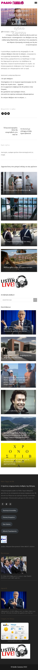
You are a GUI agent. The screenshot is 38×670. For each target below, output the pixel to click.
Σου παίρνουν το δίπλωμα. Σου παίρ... (17, 241)
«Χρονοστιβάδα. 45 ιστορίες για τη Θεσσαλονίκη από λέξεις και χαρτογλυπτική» (16, 461)
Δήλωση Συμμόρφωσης (10, 531)
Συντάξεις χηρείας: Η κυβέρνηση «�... (18, 190)
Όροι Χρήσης (7, 524)
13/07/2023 (6, 582)
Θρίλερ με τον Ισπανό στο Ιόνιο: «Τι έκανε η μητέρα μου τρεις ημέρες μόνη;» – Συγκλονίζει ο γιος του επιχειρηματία (17, 380)
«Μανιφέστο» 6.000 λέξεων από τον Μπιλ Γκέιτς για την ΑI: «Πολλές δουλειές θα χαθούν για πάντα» (17, 329)
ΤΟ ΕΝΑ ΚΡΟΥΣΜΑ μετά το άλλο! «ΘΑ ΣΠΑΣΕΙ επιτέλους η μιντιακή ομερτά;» (16, 577)
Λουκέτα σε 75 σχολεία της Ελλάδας (17, 216)
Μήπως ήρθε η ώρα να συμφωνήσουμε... (18, 267)
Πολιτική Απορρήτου (9, 517)
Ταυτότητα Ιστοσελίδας (9, 510)
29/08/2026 (6, 617)
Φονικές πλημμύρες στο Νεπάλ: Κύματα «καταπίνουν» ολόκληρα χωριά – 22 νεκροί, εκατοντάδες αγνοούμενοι (18, 435)
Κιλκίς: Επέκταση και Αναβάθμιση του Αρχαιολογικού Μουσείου (17, 356)
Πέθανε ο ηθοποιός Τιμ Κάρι (14, 411)
